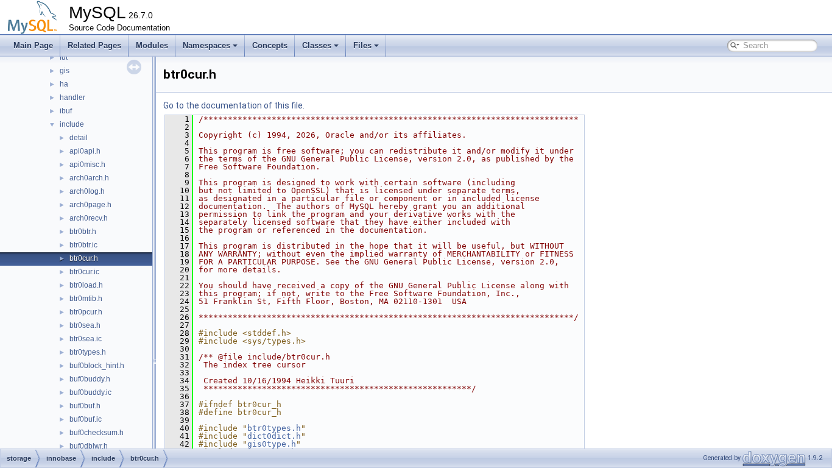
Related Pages (94, 45)
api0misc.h (87, 164)
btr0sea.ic (85, 339)
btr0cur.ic (84, 272)
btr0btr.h (82, 231)
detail (78, 137)
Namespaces (206, 45)
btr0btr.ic (83, 245)
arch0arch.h (89, 178)
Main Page (33, 45)
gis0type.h (271, 443)
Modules (152, 45)
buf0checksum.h (96, 432)
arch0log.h (87, 191)
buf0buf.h (84, 406)
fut (64, 57)
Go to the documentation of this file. (234, 105)
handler (72, 97)
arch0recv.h (88, 218)
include (72, 124)
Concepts (269, 45)
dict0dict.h (274, 436)
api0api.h (84, 151)
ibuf (66, 111)
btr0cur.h (83, 258)
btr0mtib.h (85, 298)
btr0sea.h (84, 325)
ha (64, 84)
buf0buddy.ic (90, 392)
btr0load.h (86, 285)
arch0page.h (90, 204)
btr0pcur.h (85, 312)
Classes (316, 45)
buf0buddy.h (89, 379)
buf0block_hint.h (96, 365)
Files (362, 45)
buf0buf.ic (85, 419)
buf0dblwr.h (88, 446)
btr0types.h (87, 352)
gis (64, 70)
